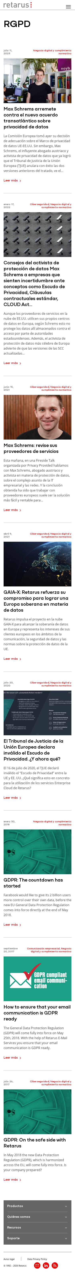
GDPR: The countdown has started (33, 883)
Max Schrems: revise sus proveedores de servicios (31, 448)
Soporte (13, 1238)
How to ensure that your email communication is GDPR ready (37, 1013)
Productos (15, 1206)
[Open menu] (68, 7)
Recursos (14, 1227)
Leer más (11, 180)
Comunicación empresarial (43, 948)
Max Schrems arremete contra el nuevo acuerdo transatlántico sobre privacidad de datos (31, 118)
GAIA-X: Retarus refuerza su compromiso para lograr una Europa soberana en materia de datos (36, 601)
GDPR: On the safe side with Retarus (35, 1143)
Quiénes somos (18, 1217)
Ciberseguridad (39, 204)
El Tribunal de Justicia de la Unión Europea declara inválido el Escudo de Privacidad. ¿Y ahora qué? (33, 750)
